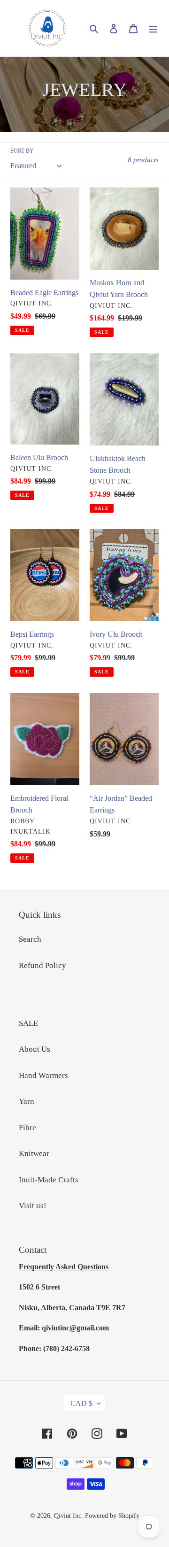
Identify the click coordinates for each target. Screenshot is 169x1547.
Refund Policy (42, 965)
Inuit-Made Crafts (48, 1179)
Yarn (26, 1101)
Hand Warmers (43, 1075)
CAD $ (81, 1403)
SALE (28, 1023)
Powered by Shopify (112, 1515)
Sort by (22, 151)
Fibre (27, 1127)
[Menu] (153, 28)
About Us (34, 1049)
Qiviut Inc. (68, 1515)
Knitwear (34, 1153)
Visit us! (32, 1205)
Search (30, 939)
